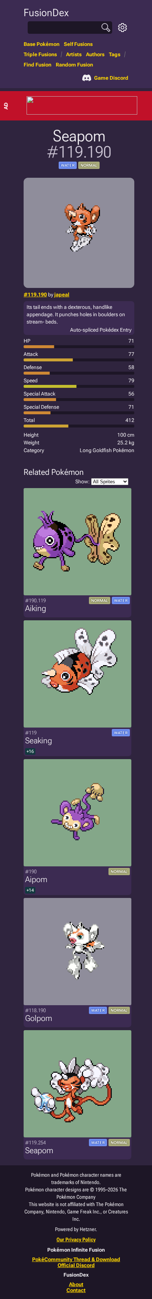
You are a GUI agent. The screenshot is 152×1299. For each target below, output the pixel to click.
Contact (76, 1290)
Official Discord (76, 1265)
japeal (61, 294)
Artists (74, 54)
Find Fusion (37, 65)
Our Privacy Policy (76, 1239)
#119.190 (35, 294)
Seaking (38, 740)
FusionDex (46, 13)
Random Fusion (74, 65)
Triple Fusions (40, 54)
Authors (95, 54)
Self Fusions (78, 44)
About (76, 1284)
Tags (114, 54)
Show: (82, 481)
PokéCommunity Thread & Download (76, 1259)
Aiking (35, 608)
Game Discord (111, 78)
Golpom (38, 1018)
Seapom (39, 1150)
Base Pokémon (41, 44)
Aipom (36, 879)
